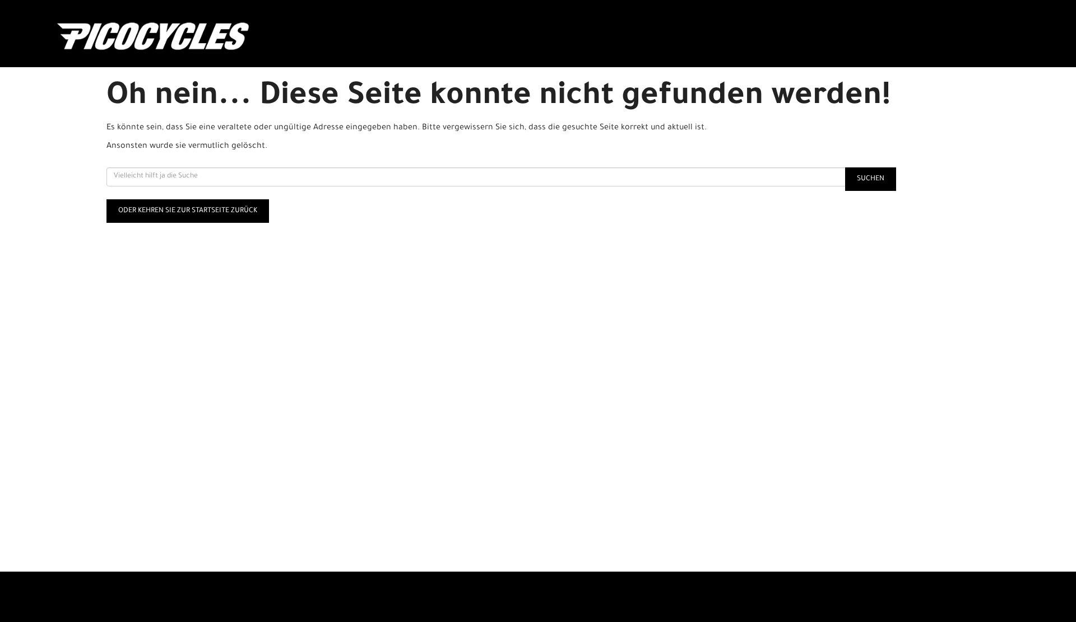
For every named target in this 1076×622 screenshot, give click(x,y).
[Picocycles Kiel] (252, 36)
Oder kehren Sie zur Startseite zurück (187, 211)
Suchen (870, 179)
